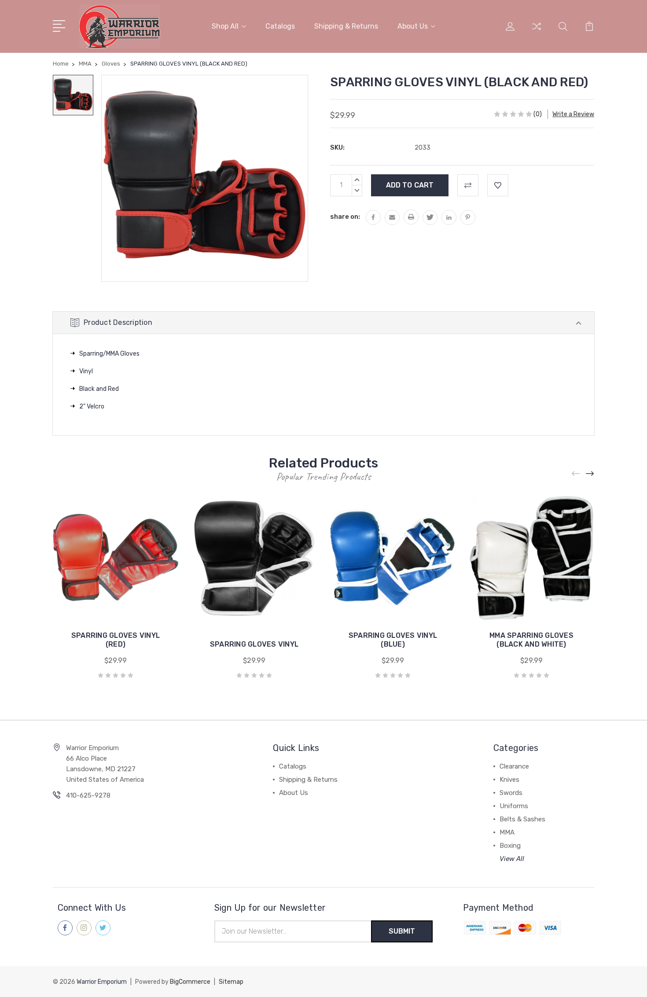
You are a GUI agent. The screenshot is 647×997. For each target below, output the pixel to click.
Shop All (225, 26)
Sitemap (231, 982)
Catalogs (280, 26)
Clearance (514, 766)
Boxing (510, 846)
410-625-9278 (88, 795)
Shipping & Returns (346, 26)
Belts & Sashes (522, 819)
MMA (507, 832)
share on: (345, 217)
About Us (412, 26)
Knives (509, 780)
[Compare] (536, 32)
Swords (511, 793)
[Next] (590, 474)
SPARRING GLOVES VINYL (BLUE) (393, 639)
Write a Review (573, 114)
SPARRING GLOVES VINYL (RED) (115, 639)
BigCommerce (190, 982)
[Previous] (576, 474)
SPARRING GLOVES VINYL (254, 644)
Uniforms (514, 806)
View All (512, 859)
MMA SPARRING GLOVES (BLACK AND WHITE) (531, 639)
